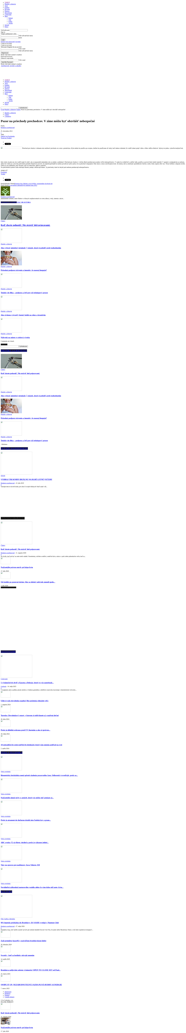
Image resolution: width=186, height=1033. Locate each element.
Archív (11, 23)
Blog (6, 16)
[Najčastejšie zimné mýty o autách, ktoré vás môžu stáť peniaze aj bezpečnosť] (11, 792)
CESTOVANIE (8, 651)
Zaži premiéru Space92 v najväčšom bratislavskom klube (23, 941)
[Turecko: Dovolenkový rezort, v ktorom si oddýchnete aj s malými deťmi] (5, 712)
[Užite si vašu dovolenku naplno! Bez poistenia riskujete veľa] (5, 697)
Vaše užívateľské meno (26, 35)
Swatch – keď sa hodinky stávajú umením (17, 955)
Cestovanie (8, 14)
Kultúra (7, 7)
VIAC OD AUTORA (24, 202)
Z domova (8, 116)
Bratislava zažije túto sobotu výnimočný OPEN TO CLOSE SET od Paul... (31, 970)
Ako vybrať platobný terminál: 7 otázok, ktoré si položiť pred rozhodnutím (31, 248)
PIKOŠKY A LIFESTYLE (14, 350)
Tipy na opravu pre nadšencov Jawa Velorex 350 (20, 865)
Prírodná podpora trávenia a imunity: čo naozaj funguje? (24, 270)
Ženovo (7, 11)
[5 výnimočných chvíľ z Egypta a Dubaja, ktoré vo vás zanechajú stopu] (16, 677)
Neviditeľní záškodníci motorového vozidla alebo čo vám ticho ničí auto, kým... (32, 887)
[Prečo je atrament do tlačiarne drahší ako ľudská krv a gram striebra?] (11, 814)
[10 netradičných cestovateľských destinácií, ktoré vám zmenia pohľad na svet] (5, 741)
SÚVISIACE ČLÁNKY (9, 202)
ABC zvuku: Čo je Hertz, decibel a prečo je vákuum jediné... (25, 842)
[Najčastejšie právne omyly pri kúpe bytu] (5, 563)
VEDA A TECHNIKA (11, 752)
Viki (10, 20)
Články (7, 114)
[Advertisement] (36, 71)
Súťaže (7, 25)
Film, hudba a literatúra (8, 919)
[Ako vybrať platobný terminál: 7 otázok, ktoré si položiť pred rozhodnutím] (11, 242)
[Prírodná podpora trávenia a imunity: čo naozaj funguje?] (11, 265)
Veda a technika (5, 771)
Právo (6, 27)
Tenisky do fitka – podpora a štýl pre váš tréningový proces (24, 293)
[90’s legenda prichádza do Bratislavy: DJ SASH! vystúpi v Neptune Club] (16, 917)
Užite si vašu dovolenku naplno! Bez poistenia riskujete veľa (24, 701)
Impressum (8, 992)
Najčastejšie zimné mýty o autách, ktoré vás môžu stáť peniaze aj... (27, 798)
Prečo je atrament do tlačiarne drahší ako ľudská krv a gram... (26, 820)
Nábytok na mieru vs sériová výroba (15, 337)
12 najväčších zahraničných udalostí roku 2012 (22, 185)
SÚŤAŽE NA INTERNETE (14, 448)
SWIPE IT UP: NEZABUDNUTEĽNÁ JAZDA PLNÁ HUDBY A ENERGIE (31, 985)
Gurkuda (3, 686)
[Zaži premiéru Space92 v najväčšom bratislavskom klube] (5, 937)
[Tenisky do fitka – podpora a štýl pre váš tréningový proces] (11, 287)
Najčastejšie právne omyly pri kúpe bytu (17, 567)
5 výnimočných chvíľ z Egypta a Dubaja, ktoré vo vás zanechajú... (27, 683)
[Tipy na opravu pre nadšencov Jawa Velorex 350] (11, 859)
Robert (11, 18)
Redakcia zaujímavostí (8, 127)
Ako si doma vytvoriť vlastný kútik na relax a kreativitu (23, 315)
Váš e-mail (22, 49)
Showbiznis (8, 13)
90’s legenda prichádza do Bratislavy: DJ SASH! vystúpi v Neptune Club (30, 923)
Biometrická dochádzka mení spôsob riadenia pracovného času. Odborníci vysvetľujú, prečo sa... (39, 775)
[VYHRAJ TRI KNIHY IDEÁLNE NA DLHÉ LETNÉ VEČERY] (16, 474)
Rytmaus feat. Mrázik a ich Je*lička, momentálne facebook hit (33, 183)
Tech (6, 6)
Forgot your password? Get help (11, 41)
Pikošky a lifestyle (10, 4)
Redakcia (7, 993)
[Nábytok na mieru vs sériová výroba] (11, 332)
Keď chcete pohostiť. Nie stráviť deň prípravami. (25, 225)
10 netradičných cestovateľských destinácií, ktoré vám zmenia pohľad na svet (31, 745)
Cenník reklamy (9, 997)
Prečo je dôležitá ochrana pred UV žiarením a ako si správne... (25, 730)
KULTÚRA (6, 891)
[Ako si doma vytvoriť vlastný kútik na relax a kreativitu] (11, 309)
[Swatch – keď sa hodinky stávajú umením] (5, 951)
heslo (20, 38)
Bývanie (7, 9)
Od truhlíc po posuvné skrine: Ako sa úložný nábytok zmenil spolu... (28, 582)
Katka (10, 21)
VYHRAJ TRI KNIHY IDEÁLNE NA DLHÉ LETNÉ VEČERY (26, 479)
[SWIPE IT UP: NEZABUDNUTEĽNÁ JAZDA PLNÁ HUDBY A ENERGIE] (5, 981)
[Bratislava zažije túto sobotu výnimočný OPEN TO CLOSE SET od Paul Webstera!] (5, 966)
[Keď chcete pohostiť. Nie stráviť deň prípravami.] (11, 219)
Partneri (7, 995)
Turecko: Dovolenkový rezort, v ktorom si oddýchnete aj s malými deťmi (30, 715)
